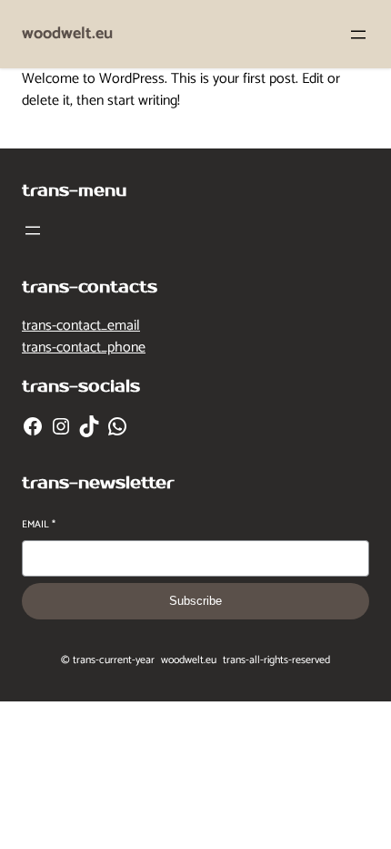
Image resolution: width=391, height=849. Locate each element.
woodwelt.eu (67, 33)
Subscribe (195, 601)
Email (38, 525)
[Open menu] (358, 35)
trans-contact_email (81, 325)
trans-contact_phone (83, 347)
